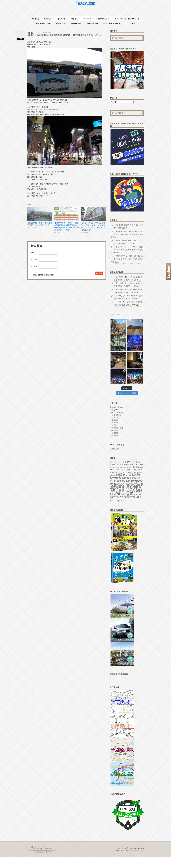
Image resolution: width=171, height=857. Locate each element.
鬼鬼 (122, 500)
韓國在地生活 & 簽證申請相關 (127, 19)
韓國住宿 (87, 19)
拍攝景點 (141, 464)
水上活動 (116, 469)
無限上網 (114, 472)
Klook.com (115, 449)
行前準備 (74, 19)
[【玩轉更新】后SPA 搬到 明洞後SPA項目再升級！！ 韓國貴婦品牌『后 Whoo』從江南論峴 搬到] (135, 360)
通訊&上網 (61, 19)
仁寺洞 (129, 462)
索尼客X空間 (42, 849)
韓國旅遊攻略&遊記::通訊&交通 (126, 483)
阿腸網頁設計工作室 (137, 850)
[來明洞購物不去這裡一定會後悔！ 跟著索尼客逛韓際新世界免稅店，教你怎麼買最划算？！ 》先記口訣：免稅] (118, 376)
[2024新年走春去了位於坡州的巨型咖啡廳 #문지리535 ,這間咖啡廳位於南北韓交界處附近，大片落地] (118, 343)
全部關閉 (121, 407)
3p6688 (118, 296)
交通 (124, 462)
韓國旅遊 (35, 19)
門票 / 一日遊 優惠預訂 (112, 24)
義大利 (125, 472)
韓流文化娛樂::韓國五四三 (126, 498)
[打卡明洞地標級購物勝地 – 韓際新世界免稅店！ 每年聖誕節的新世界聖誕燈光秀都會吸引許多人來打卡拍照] (135, 376)
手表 (131, 464)
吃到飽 (138, 462)
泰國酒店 (133, 470)
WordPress (121, 848)
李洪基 (141, 467)
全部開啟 (113, 407)
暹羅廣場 (119, 467)
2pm (112, 462)
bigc (115, 462)
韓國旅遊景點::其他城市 (127, 486)
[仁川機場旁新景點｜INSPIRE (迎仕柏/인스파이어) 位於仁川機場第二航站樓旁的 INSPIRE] (135, 343)
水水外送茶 (120, 289)
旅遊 (114, 467)
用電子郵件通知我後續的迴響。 (44, 275)
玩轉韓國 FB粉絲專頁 (119, 674)
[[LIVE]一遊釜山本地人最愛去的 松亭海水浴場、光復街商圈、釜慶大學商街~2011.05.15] (93, 214)
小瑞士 (124, 464)
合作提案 (131, 24)
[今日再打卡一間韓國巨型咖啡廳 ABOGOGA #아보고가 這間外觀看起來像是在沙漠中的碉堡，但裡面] (135, 327)
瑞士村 (120, 472)
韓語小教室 (116, 430)
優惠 (133, 462)
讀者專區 (115, 410)
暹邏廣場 (125, 467)
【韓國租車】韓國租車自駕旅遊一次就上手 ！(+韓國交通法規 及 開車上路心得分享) (127, 234)
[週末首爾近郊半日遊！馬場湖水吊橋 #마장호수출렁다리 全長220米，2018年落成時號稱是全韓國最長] (118, 327)
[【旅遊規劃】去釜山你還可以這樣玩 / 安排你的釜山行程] (39, 214)
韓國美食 (48, 19)
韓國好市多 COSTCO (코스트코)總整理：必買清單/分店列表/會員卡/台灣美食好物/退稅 (127, 250)
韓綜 (119, 501)
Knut (122, 850)
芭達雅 (136, 472)
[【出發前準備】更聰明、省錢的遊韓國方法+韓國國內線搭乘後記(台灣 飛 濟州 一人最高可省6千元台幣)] (66, 214)
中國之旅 (115, 417)
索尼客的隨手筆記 (43, 24)
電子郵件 (34, 260)
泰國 (121, 470)
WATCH (120, 462)
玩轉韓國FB (61, 24)
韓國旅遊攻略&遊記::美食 (125, 476)
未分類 (48, 32)
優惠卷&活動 (116, 415)
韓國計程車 (138, 494)
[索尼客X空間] (85, 3)
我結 (127, 464)
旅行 (111, 467)
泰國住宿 (126, 470)
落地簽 (141, 472)
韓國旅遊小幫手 (117, 428)
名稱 (32, 253)
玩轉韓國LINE (92, 24)
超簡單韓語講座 (102, 19)
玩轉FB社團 (76, 24)
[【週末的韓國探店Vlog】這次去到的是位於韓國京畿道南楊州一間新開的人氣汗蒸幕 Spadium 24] (118, 360)
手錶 (135, 464)
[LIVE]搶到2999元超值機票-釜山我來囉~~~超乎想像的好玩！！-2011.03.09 (68, 35)
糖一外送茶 (120, 277)
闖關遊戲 (113, 475)
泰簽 (138, 469)
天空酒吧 (118, 464)
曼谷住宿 (135, 467)
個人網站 (34, 266)
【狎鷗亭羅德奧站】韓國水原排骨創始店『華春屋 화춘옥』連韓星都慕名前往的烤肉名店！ (127, 259)
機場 (111, 469)
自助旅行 (130, 472)
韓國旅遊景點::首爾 (126, 492)
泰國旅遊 (115, 433)
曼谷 (130, 467)
